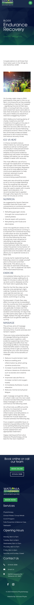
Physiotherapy (8, 512)
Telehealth (7, 525)
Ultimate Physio (21, 596)
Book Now (10, 500)
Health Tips (17, 36)
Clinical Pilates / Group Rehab (13, 515)
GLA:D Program (8, 519)
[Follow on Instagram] (11, 582)
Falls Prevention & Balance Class (14, 522)
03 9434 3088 (17, 474)
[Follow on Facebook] (5, 582)
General (7, 36)
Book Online (17, 469)
